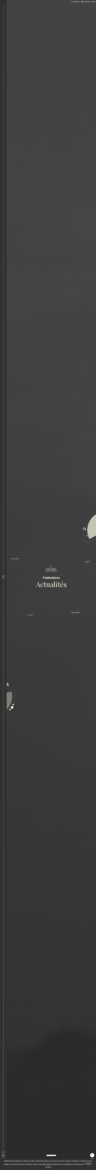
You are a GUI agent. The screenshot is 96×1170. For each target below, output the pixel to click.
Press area (76, 1)
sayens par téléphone (92, 1155)
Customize (88, 1163)
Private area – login (89, 1)
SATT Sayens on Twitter (3, 1155)
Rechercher (3, 1152)
